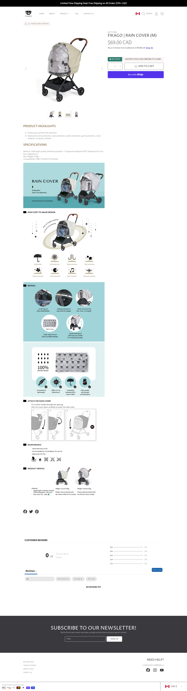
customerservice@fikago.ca (153, 665)
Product (64, 13)
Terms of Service (29, 665)
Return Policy (28, 662)
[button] (148, 13)
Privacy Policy (28, 669)
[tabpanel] (93, 596)
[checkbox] (91, 579)
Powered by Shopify (18, 685)
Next (102, 68)
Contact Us (27, 672)
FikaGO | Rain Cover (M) (40, 24)
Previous (26, 68)
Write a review (157, 570)
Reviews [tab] (31, 571)
